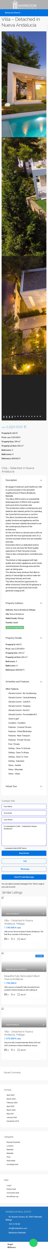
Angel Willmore (11, 1246)
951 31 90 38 (14, 1224)
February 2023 (12, 1103)
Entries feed (11, 1189)
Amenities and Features (17, 681)
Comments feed (13, 1193)
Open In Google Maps (14, 628)
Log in (9, 1185)
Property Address (14, 603)
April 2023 (10, 1095)
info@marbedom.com (18, 1228)
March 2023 (11, 1099)
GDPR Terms (21, 848)
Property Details (14, 638)
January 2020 (12, 1117)
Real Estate (11, 1161)
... (31, 934)
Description (11, 480)
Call (25, 861)
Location (10, 1146)
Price (8, 1157)
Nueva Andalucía (17, 614)
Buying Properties (13, 1142)
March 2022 (11, 1110)
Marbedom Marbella (17, 1233)
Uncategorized (12, 1164)
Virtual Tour (11, 786)
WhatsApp (24, 869)
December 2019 (13, 1121)
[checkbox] (3, 848)
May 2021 (10, 1114)
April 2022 (10, 1106)
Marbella (9, 969)
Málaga (21, 618)
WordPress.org (12, 1196)
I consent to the (15, 848)
